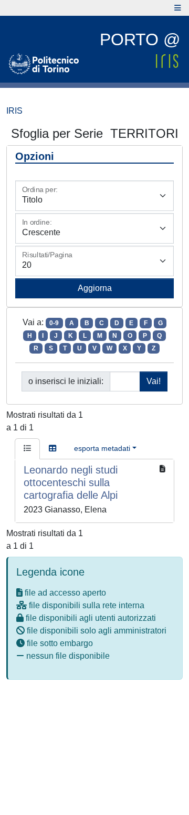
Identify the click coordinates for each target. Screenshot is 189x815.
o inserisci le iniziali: (65, 381)
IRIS (14, 110)
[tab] (27, 448)
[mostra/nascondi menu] (178, 8)
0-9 (54, 323)
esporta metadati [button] (102, 448)
